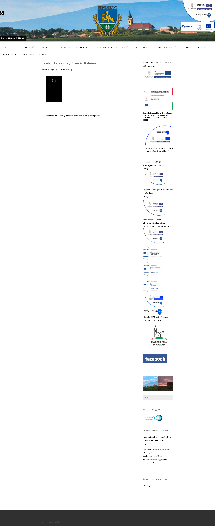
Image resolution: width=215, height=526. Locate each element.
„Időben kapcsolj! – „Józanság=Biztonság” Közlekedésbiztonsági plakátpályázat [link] (71, 116)
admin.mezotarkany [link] (66, 70)
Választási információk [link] (133, 47)
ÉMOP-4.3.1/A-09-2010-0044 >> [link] (156, 486)
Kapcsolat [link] (65, 47)
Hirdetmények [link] (9, 55)
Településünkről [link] (27, 47)
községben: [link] (147, 196)
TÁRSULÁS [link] (188, 47)
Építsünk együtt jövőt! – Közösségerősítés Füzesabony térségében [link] (154, 165)
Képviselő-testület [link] (106, 47)
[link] (2, 13)
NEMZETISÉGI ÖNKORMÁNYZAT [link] (165, 47)
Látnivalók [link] (47, 47)
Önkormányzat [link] (82, 47)
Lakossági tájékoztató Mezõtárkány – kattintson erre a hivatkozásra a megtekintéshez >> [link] (157, 440)
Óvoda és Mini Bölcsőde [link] (32, 55)
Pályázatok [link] (202, 47)
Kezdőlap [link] (7, 47)
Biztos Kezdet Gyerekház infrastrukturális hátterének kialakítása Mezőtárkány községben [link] (157, 223)
